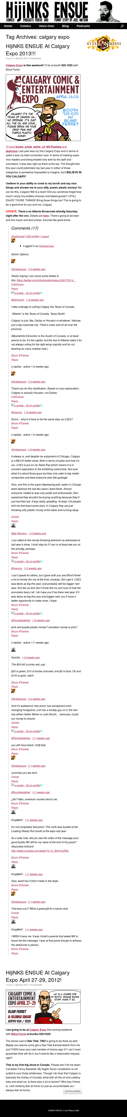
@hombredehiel (21, 620)
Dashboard (17, 236)
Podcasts (83, 26)
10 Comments (35, 984)
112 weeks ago (36, 269)
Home (8, 26)
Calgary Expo (14, 65)
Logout (45, 236)
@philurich (18, 300)
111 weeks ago (41, 738)
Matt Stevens (19, 533)
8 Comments (35, 58)
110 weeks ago (33, 568)
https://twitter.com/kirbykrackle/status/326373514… (46, 280)
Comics (25, 26)
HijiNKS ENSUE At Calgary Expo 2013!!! (38, 49)
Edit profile (32, 236)
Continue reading (72, 1091)
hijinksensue (46, 246)
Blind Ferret (18, 1034)
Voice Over (46, 26)
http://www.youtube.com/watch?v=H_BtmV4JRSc (40, 851)
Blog (65, 26)
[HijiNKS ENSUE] (63, 11)
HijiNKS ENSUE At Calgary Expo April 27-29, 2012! (38, 975)
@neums (16, 412)
